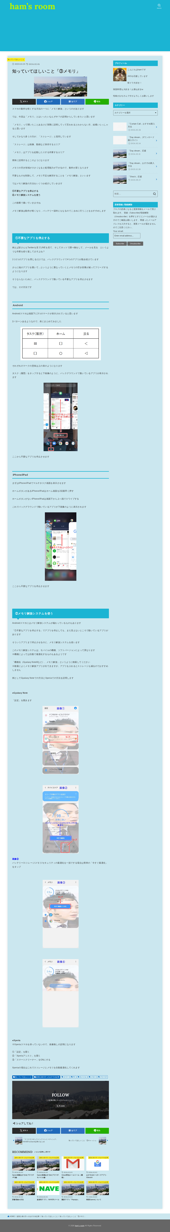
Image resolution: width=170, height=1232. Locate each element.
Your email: (118, 231)
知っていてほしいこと (16, 59)
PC (74, 1077)
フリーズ (103, 1077)
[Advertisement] (85, 32)
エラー (66, 1077)
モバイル (83, 1077)
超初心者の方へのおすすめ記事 (47, 1077)
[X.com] (60, 1106)
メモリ (93, 1077)
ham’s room (32, 6)
